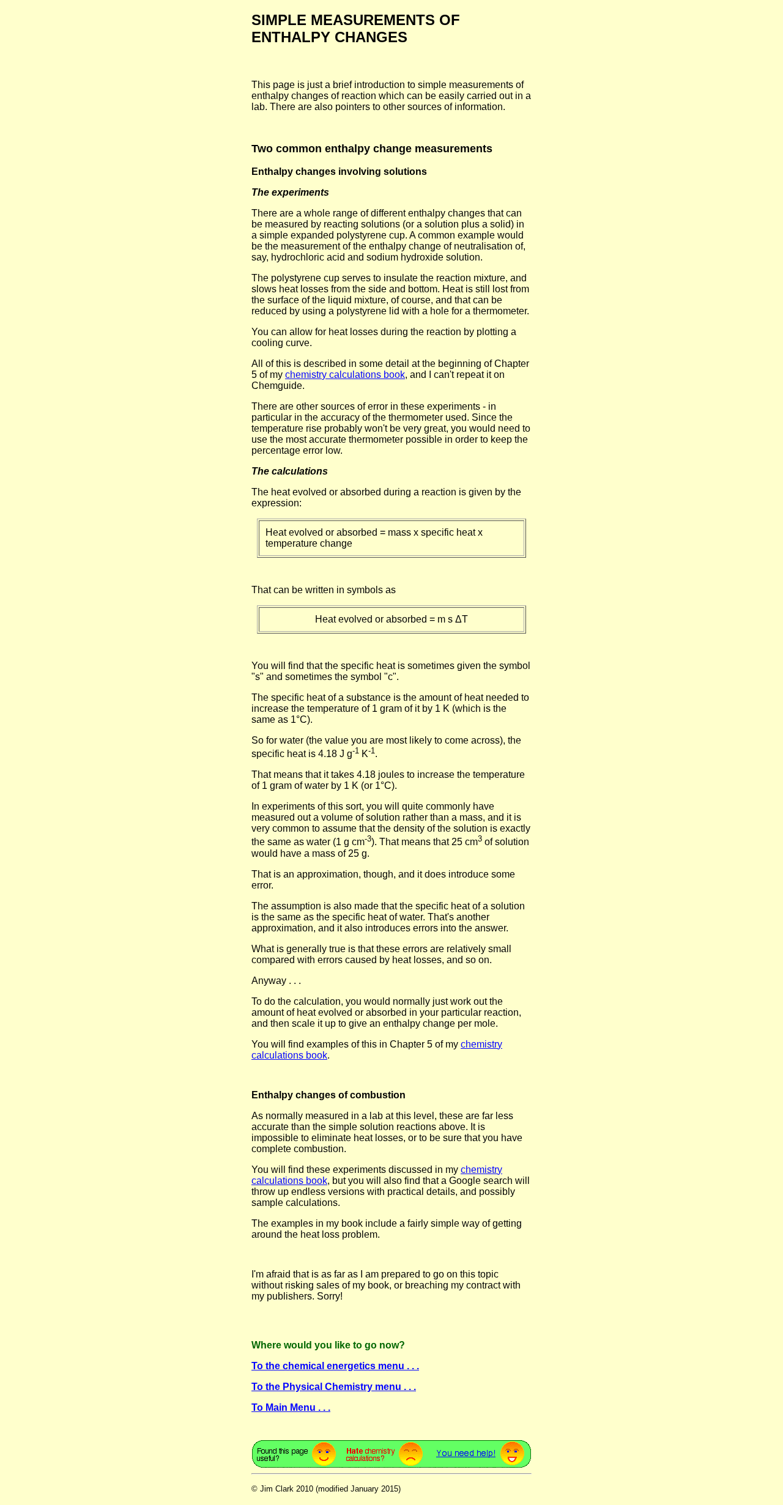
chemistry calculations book (345, 374)
